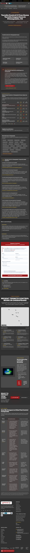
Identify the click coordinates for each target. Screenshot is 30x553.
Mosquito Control (17, 140)
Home (1, 8)
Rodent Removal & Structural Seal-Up (21, 515)
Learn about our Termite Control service (14, 25)
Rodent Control (23, 140)
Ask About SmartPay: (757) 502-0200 (25, 383)
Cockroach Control (10, 140)
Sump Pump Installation (6, 151)
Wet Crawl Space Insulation (19, 518)
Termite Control (15, 8)
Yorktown (2, 540)
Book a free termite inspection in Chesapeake (9, 183)
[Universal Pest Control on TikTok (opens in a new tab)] (8, 510)
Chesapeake (10, 8)
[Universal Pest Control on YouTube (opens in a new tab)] (6, 510)
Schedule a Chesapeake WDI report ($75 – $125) (9, 217)
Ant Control (4, 140)
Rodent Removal (18, 508)
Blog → (17, 523)
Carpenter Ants (4, 107)
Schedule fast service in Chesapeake (8, 197)
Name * (3, 253)
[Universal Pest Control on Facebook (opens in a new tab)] (1, 510)
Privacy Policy (14, 548)
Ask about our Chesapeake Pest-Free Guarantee (9, 190)
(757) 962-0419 (19, 539)
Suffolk (2, 534)
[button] (16, 312)
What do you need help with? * (6, 261)
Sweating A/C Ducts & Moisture (20, 519)
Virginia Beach (3, 530)
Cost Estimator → (19, 522)
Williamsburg (2, 541)
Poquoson (2, 539)
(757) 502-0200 (22, 244)
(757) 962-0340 (19, 537)
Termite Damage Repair (14, 151)
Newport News (3, 536)
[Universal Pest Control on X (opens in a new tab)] (10, 510)
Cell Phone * (17, 253)
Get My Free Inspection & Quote (15, 275)
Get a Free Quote (19, 382)
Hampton (2, 535)
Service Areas (5, 8)
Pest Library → (18, 524)
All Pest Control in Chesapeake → (7, 153)
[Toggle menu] (29, 3)
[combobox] (21, 258)
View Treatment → (5, 59)
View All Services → (18, 511)
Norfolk (2, 531)
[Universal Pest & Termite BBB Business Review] (6, 513)
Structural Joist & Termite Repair (20, 520)
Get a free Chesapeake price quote (7, 174)
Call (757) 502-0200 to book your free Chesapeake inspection (11, 167)
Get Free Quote (24, 397)
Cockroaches (4, 110)
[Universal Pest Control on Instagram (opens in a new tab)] (4, 510)
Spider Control (18, 507)
